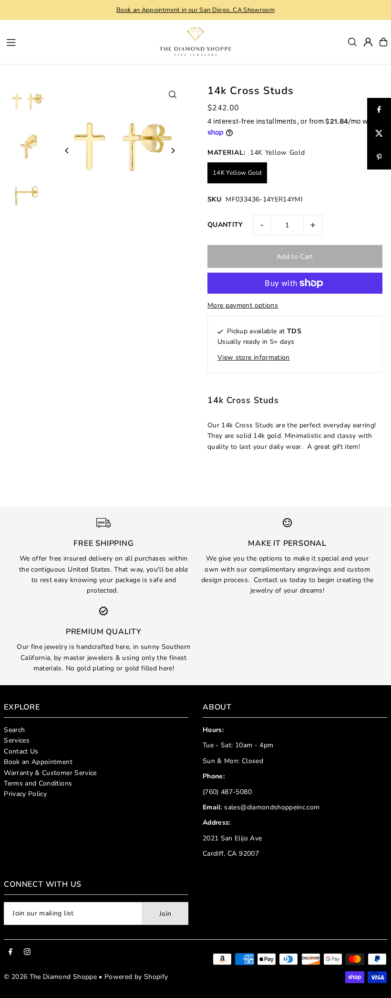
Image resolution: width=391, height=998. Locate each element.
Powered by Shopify (136, 976)
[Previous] (67, 150)
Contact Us (21, 751)
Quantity (225, 224)
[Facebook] (10, 952)
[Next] (173, 150)
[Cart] (383, 42)
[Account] (368, 42)
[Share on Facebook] (379, 110)
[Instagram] (27, 952)
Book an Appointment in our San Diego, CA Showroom (195, 10)
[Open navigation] (72, 41)
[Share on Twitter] (379, 134)
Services (17, 740)
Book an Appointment (38, 761)
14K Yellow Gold (237, 173)
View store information (253, 357)
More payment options (242, 305)
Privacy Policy (25, 793)
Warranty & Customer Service (50, 772)
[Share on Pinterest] (379, 158)
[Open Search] (352, 42)
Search (14, 729)
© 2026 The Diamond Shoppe (50, 976)
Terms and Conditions (38, 783)
